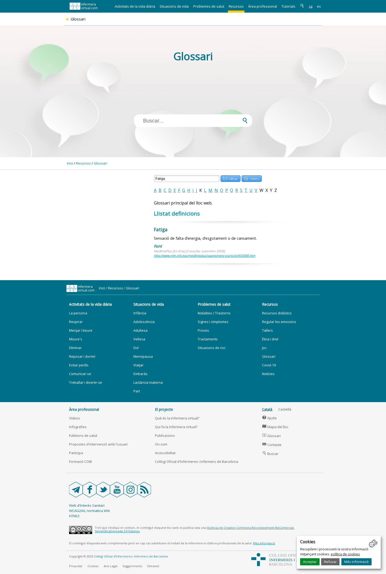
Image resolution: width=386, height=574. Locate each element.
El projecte (164, 409)
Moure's (75, 339)
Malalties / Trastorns (214, 313)
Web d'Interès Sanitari (87, 505)
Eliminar (75, 347)
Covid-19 (269, 365)
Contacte (271, 444)
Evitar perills (78, 365)
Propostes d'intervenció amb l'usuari (98, 444)
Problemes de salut (208, 6)
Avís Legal (110, 566)
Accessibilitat (165, 452)
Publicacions (165, 435)
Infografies (78, 426)
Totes (251, 178)
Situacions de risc (212, 347)
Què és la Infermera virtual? (177, 418)
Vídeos (74, 418)
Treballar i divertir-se (85, 382)
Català (267, 409)
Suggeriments (132, 566)
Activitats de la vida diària (135, 6)
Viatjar (138, 365)
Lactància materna (148, 382)
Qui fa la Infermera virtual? (176, 426)
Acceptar (310, 561)
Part (136, 391)
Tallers (267, 330)
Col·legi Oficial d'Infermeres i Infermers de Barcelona (196, 461)
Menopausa (143, 356)
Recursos (236, 6)
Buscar (270, 453)
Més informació (356, 561)
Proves (203, 330)
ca (310, 6)
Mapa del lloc (275, 426)
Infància (139, 313)
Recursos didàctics (277, 313)
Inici (70, 163)
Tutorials (288, 6)
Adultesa (140, 330)
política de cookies (345, 554)
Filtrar (230, 178)
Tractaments (208, 339)
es (319, 6)
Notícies (268, 373)
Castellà (284, 409)
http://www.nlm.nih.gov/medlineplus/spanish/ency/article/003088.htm (204, 255)
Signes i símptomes (213, 321)
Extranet (153, 566)
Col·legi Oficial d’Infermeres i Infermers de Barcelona (131, 556)
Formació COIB (80, 461)
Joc (264, 347)
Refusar (330, 561)
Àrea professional (262, 6)
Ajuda (269, 418)
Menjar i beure (80, 330)
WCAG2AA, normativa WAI (89, 510)
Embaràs (140, 373)
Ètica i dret (270, 339)
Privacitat (75, 566)
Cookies (92, 566)
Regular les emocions (279, 321)
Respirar (76, 321)
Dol (136, 347)
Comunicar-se (80, 373)
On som (161, 444)
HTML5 (74, 516)
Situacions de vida (174, 6)
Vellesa (139, 339)
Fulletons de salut (83, 435)
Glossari (100, 163)
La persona (78, 313)
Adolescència (144, 321)
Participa (76, 452)
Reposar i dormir (82, 356)
